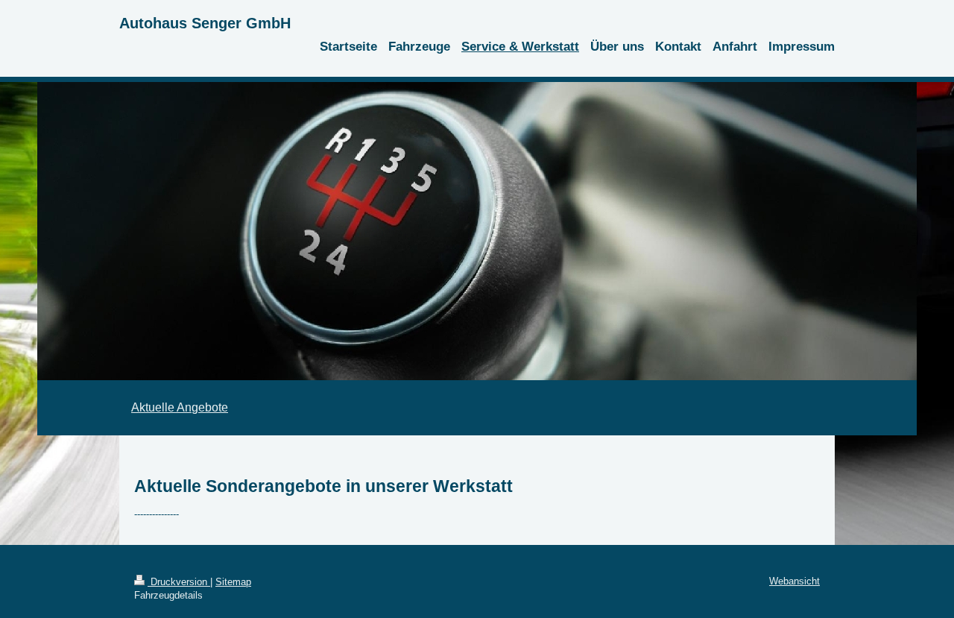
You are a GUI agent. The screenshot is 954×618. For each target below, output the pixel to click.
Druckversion (179, 581)
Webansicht (794, 581)
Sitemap (233, 581)
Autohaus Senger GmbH (205, 23)
